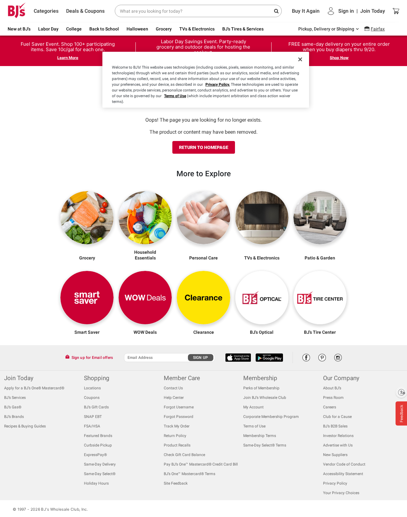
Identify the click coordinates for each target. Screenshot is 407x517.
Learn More (67, 57)
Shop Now (339, 57)
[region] (205, 80)
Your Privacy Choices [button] (341, 493)
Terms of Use (175, 96)
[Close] (300, 59)
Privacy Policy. (217, 84)
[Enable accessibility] (401, 392)
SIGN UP (200, 357)
